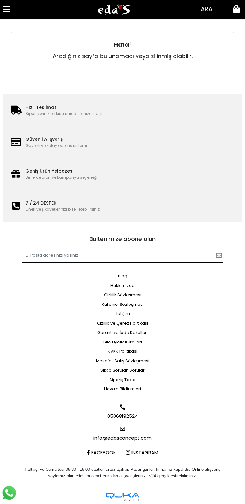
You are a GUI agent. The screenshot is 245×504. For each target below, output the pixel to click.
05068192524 (122, 416)
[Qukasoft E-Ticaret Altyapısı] (122, 497)
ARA (206, 9)
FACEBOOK (103, 452)
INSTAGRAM (144, 452)
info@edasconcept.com (122, 437)
